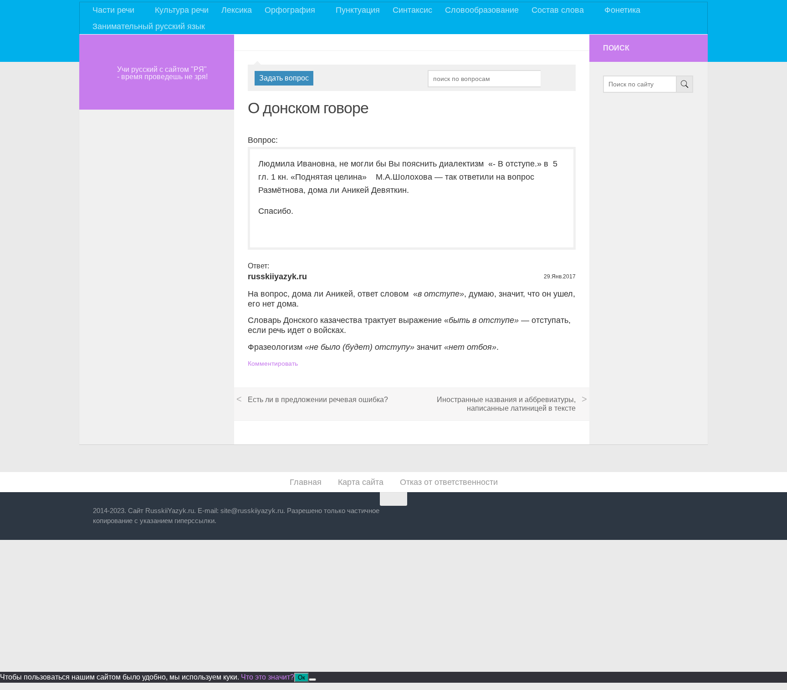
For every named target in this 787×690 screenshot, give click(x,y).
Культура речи (182, 10)
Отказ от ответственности (449, 482)
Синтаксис (412, 10)
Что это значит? (267, 677)
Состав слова (557, 10)
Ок (301, 677)
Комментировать (273, 363)
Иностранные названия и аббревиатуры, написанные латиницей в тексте (506, 404)
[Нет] (312, 679)
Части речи (113, 10)
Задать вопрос (284, 78)
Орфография (290, 10)
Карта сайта (360, 482)
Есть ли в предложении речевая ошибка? (318, 399)
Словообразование (482, 10)
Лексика (236, 10)
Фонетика (622, 10)
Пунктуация (358, 10)
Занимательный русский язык (148, 26)
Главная (306, 482)
